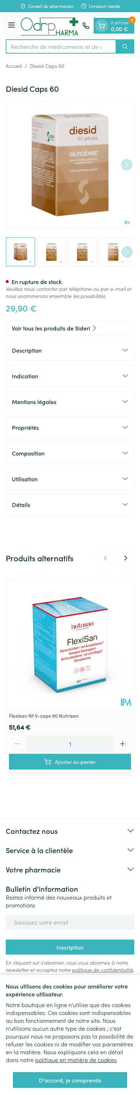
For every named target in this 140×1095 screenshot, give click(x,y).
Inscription (70, 947)
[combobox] (61, 46)
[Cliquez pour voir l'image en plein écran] (70, 164)
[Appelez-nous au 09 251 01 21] (85, 25)
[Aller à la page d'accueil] (49, 25)
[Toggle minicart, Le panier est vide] (101, 25)
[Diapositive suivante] (125, 558)
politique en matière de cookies (76, 1060)
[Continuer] (126, 164)
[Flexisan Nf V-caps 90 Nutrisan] (70, 644)
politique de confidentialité (102, 969)
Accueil (14, 65)
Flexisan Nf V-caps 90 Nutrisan (44, 715)
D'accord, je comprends (70, 1080)
